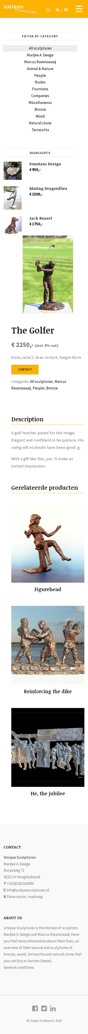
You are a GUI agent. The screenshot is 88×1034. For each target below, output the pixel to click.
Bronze (40, 109)
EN (66, 10)
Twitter (44, 1008)
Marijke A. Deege (40, 55)
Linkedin (53, 1008)
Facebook (35, 1008)
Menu (79, 9)
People (40, 75)
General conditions (19, 967)
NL (58, 10)
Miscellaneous (40, 102)
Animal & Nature (40, 68)
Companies (40, 95)
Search (48, 10)
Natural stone (40, 122)
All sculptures (40, 48)
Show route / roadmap (25, 896)
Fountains (40, 88)
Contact (25, 369)
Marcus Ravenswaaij (40, 61)
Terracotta (40, 129)
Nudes (40, 82)
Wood (40, 116)
